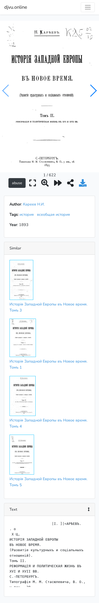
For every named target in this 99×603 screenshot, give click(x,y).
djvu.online (15, 7)
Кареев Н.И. (34, 204)
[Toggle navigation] (88, 7)
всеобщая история (54, 214)
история (28, 214)
